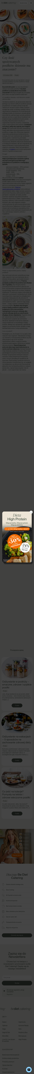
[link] (17, 537)
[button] (31, 512)
